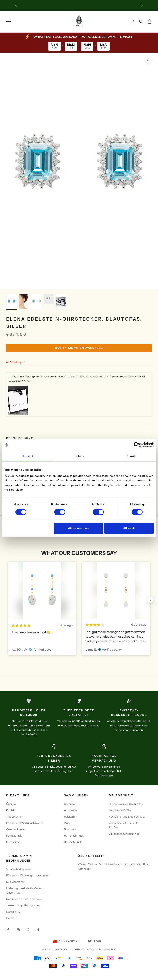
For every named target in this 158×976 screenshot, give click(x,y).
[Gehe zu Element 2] (23, 302)
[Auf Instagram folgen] (18, 930)
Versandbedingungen (19, 869)
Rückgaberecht (15, 882)
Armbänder (71, 810)
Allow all (129, 528)
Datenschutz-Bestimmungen (24, 899)
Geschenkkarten (16, 829)
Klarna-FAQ (13, 911)
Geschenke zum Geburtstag (126, 804)
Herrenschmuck (73, 835)
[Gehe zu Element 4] (48, 299)
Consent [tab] (27, 456)
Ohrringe (69, 804)
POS (71, 949)
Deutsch (94, 941)
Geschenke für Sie (120, 810)
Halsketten (70, 816)
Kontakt (11, 810)
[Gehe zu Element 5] (60, 302)
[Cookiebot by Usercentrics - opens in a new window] (137, 445)
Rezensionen (14, 842)
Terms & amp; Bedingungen (23, 905)
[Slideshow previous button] (8, 600)
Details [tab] (79, 456)
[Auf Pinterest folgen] (28, 930)
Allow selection (78, 528)
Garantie (11, 918)
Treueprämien (14, 816)
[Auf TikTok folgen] (38, 930)
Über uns (11, 804)
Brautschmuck (73, 842)
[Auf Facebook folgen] (8, 930)
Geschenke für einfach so (124, 833)
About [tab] (130, 456)
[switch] (59, 512)
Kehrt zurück (14, 835)
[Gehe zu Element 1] (11, 302)
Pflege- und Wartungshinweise (25, 823)
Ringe (67, 823)
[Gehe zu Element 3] (36, 302)
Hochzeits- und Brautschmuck (127, 816)
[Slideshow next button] (150, 600)
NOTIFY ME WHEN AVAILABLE (79, 348)
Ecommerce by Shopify (98, 949)
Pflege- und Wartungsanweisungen (27, 875)
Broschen (70, 829)
